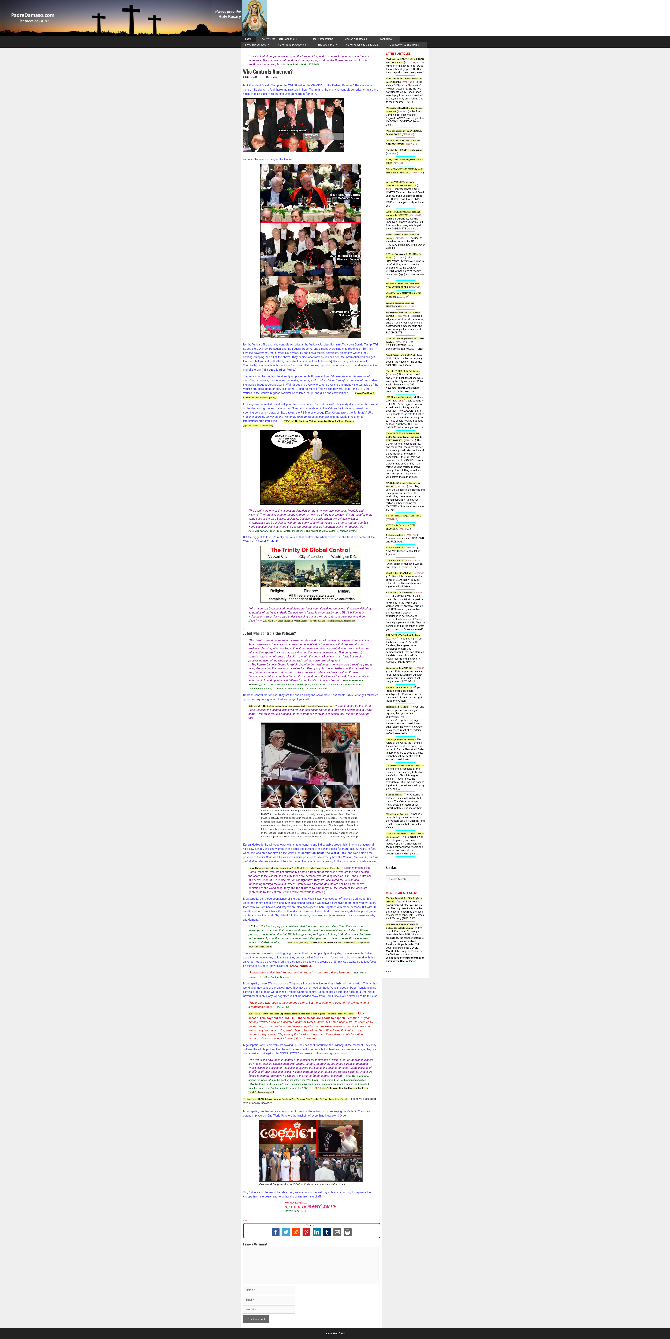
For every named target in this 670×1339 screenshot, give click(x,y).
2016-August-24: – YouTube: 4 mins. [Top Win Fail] (295, 1099)
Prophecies (385, 38)
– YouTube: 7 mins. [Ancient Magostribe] (294, 868)
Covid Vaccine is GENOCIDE (362, 44)
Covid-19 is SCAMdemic (292, 44)
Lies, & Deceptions (322, 38)
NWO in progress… (255, 44)
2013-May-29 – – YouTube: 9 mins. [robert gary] (291, 706)
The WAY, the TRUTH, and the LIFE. (280, 38)
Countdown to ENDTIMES (404, 44)
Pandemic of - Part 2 (403, 516)
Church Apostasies (356, 38)
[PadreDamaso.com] (133, 18)
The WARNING (326, 44)
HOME (248, 38)
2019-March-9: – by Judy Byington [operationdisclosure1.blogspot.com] (309, 621)
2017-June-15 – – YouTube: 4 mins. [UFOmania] (301, 1014)
